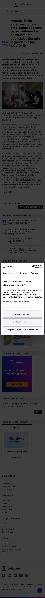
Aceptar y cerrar (22, 314)
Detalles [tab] (23, 273)
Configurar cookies (21, 322)
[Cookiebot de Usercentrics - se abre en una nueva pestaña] (32, 266)
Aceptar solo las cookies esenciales (22, 329)
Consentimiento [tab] (9, 273)
